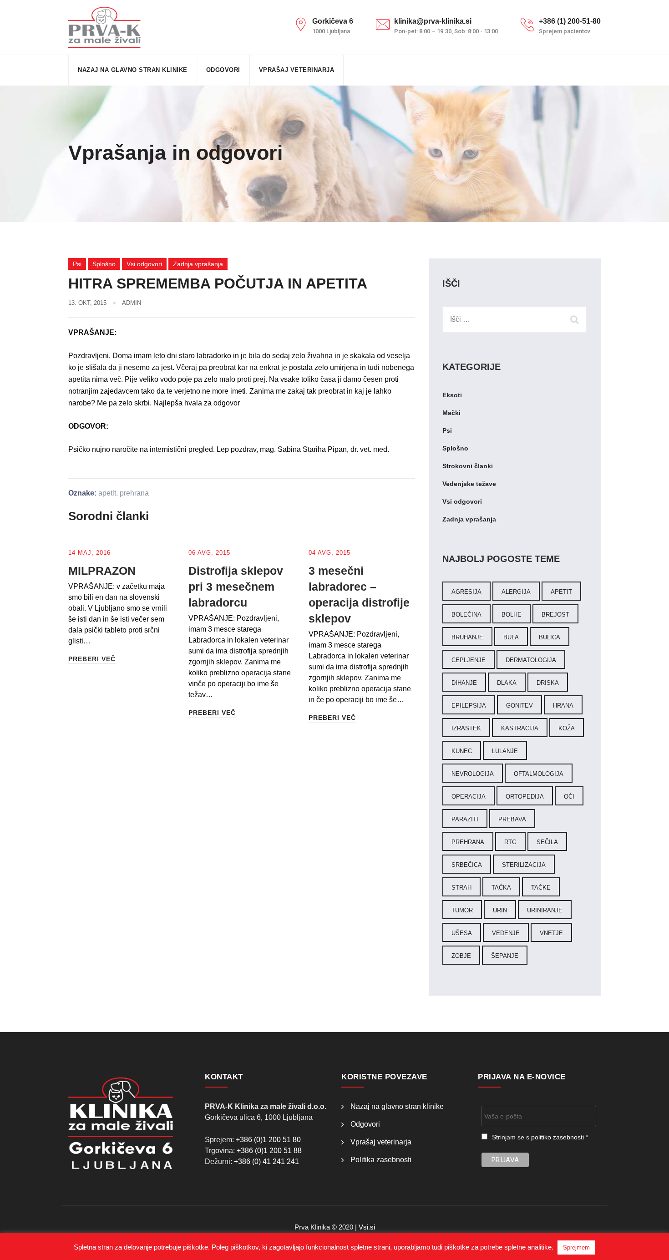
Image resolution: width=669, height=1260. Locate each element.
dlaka (507, 682)
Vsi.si (367, 1227)
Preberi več (92, 659)
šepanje (504, 955)
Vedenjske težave (469, 483)
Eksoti (452, 395)
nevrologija (472, 773)
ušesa (461, 933)
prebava (512, 819)
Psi (77, 264)
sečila (547, 842)
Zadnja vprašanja (198, 264)
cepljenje (468, 660)
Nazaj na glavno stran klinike (133, 69)
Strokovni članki (467, 466)
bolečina (466, 614)
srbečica (466, 864)
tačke (541, 887)
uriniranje (545, 910)
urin (500, 910)
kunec (461, 751)
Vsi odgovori (144, 264)
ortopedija (525, 796)
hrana (563, 705)
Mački (451, 412)
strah (461, 887)
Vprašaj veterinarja (296, 69)
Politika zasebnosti (380, 1160)
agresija (466, 591)
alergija (516, 591)
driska (548, 682)
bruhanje (467, 637)
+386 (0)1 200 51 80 (268, 1140)
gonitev (519, 705)
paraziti (464, 819)
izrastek (466, 728)
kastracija (519, 728)
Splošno (104, 264)
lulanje (505, 751)
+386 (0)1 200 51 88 (269, 1150)
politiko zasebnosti (557, 1137)
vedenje (506, 933)
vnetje (551, 933)
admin (131, 302)
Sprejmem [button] (576, 1247)
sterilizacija (524, 864)
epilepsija (468, 705)
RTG (510, 842)
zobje (461, 955)
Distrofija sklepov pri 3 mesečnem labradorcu (235, 586)
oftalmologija (538, 773)
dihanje (464, 682)
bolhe (512, 614)
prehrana (134, 493)
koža (566, 728)
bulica (549, 637)
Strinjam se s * (540, 1137)
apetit (107, 493)
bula (511, 637)
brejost (555, 614)
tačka (501, 887)
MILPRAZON (102, 570)
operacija (468, 796)
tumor (462, 910)
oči (569, 796)
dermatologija (531, 660)
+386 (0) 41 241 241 (266, 1161)
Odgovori (223, 69)
